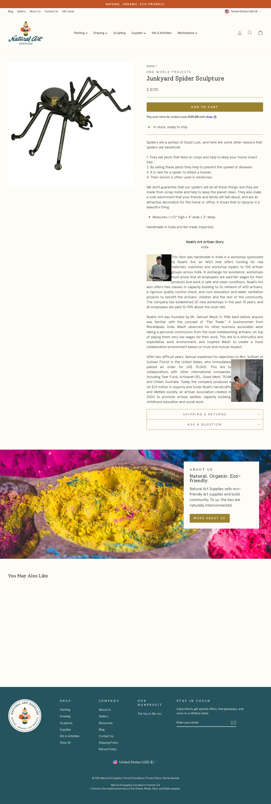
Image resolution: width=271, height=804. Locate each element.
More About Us (210, 518)
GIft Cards (68, 11)
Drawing (98, 33)
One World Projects (169, 72)
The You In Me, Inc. (150, 714)
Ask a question (204, 424)
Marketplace (186, 33)
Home (151, 66)
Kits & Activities (162, 33)
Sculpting (119, 33)
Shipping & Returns (205, 414)
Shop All (65, 742)
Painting (79, 33)
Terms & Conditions (133, 778)
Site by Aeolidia (171, 778)
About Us (35, 11)
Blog (10, 11)
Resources (106, 723)
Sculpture (66, 723)
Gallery (21, 11)
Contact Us (51, 11)
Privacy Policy (153, 778)
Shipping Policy (108, 742)
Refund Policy (108, 749)
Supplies (137, 33)
